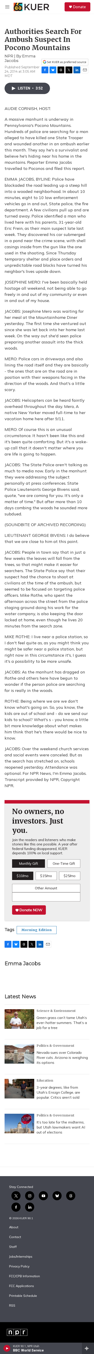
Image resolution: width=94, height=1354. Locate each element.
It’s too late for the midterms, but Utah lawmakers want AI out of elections (61, 1127)
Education (45, 1080)
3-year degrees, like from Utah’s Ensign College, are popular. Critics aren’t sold (58, 1092)
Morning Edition (36, 930)
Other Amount (46, 888)
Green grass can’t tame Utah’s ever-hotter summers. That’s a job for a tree (62, 1022)
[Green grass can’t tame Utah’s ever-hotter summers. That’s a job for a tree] (19, 1019)
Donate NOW (30, 910)
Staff (13, 1247)
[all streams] (88, 1348)
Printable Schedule (23, 1296)
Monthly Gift (28, 863)
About (13, 1227)
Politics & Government (55, 1046)
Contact (15, 1237)
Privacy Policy (19, 1266)
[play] (7, 1348)
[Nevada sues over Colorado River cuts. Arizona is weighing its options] (19, 1054)
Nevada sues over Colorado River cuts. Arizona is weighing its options (62, 1057)
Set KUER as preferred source (66, 62)
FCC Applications (21, 1286)
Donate (79, 7)
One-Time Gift (64, 863)
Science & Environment (56, 1011)
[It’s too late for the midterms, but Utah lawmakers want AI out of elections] (19, 1123)
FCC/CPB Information (24, 1276)
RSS (12, 1306)
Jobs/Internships (20, 1257)
